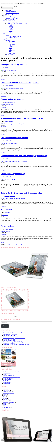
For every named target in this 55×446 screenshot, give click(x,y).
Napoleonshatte (6, 383)
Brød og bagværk (7, 391)
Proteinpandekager (8, 226)
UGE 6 (11, 31)
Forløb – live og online (9, 20)
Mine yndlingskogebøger (9, 339)
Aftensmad (12, 44)
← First (8, 244)
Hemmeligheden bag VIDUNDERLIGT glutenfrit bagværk (17, 342)
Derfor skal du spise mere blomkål (11, 371)
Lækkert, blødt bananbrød (9, 340)
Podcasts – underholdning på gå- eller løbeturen (14, 338)
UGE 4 (11, 28)
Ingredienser (9, 54)
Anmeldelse (6, 390)
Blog (4, 15)
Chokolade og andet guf (8, 393)
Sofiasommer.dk (7, 10)
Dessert (11, 46)
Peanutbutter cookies (8, 378)
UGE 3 (11, 27)
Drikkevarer (12, 53)
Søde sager (12, 50)
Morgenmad (12, 41)
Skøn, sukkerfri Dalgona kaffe (10, 334)
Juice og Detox (13, 37)
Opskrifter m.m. (7, 39)
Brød (10, 48)
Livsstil (6, 67)
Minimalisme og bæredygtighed (10, 336)
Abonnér (5, 326)
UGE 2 (11, 26)
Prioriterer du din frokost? (9, 343)
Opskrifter (8, 40)
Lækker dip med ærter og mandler (14, 138)
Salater (11, 45)
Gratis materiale (10, 19)
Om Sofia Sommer (11, 11)
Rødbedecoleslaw (7, 379)
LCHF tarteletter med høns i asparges (11, 377)
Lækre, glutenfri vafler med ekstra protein (12, 332)
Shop (4, 33)
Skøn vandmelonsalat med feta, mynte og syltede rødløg (24, 156)
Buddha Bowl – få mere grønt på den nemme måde (21, 193)
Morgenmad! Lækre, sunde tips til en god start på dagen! (16, 344)
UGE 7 (11, 32)
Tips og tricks (6, 407)
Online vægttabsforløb (12, 22)
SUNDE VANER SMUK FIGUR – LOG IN (16, 23)
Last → (21, 244)
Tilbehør (11, 52)
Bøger (7, 35)
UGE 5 (11, 29)
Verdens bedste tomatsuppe (12, 99)
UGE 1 (11, 24)
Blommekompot (7, 382)
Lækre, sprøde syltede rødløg (13, 174)
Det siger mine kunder (11, 14)
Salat (11, 158)
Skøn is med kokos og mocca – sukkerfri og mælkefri (22, 118)
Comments (3, 107)
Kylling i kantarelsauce (8, 375)
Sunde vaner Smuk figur (9, 17)
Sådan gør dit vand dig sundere (13, 65)
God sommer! (6, 209)
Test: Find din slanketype (12, 13)
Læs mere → (3, 79)
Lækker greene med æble (9, 335)
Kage (10, 49)
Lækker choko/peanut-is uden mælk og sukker (20, 83)
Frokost (11, 42)
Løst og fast (7, 212)
